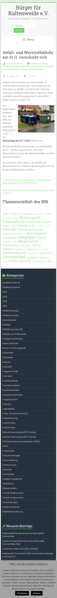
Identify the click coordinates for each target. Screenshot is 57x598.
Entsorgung (24, 225)
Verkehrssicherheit (11, 507)
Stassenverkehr (9, 488)
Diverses (6, 362)
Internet (41, 237)
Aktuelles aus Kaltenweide (14, 334)
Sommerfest (13, 257)
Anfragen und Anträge (12, 339)
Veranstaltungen (10, 502)
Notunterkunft (20, 249)
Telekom (44, 257)
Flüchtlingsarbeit (10, 381)
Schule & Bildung (10, 460)
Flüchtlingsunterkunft (30, 229)
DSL (14, 225)
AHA (28, 76)
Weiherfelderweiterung (12, 512)
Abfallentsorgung (39, 63)
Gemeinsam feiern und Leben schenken (20, 549)
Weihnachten (24, 261)
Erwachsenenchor (43, 226)
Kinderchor (6, 242)
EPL (34, 225)
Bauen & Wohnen (10, 343)
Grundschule (9, 237)
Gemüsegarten (36, 233)
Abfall (5, 213)
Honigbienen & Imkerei (12, 395)
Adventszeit (40, 214)
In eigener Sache (9, 399)
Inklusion (6, 404)
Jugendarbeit (8, 409)
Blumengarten (30, 217)
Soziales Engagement (12, 479)
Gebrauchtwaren (9, 234)
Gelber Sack (21, 234)
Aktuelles (6, 325)
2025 (4, 296)
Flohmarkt (9, 229)
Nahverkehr (36, 245)
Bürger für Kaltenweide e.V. (28, 10)
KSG (14, 242)
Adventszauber (26, 213)
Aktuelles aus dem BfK (32, 66)
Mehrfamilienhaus (10, 245)
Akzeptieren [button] (22, 593)
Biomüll (16, 218)
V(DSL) (12, 261)
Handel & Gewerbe (10, 390)
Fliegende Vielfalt (10, 371)
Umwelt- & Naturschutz (32, 69)
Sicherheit (7, 469)
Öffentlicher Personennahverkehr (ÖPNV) (21, 441)
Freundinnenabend (11, 385)
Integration (27, 237)
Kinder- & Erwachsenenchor (15, 413)
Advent (14, 213)
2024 (4, 292)
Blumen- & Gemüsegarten (14, 348)
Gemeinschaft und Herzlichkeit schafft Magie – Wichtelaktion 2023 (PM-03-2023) (27, 181)
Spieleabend (32, 257)
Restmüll (45, 249)
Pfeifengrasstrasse (33, 249)
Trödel (4, 261)
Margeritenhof (28, 241)
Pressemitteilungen (11, 455)
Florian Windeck (14, 63)
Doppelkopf (6, 226)
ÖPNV (49, 261)
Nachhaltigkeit (25, 246)
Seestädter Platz (46, 253)
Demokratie (46, 222)
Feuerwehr (7, 367)
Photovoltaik (8, 451)
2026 (4, 306)
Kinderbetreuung (10, 418)
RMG (33, 76)
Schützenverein (32, 253)
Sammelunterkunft (14, 253)
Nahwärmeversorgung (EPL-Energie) (19, 432)
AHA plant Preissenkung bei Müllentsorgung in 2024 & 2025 (28, 192)
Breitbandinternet (13, 221)
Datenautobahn (33, 222)
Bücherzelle (7, 353)
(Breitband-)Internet (11, 282)
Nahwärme (8, 249)
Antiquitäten (7, 218)
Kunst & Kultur (8, 423)
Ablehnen (37, 593)
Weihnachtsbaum (39, 261)
